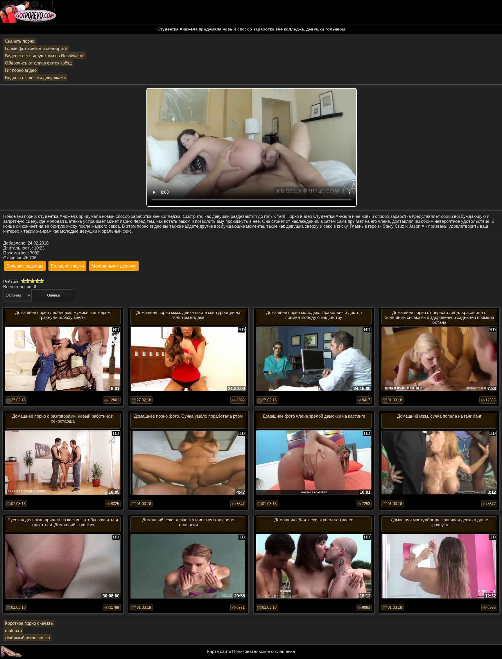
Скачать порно (19, 41)
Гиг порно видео (21, 70)
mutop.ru (13, 630)
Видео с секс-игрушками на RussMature (45, 55)
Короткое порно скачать (29, 623)
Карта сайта (219, 651)
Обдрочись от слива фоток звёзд (38, 62)
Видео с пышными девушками (35, 77)
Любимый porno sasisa (27, 637)
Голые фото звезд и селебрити (36, 48)
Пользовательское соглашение (263, 651)
